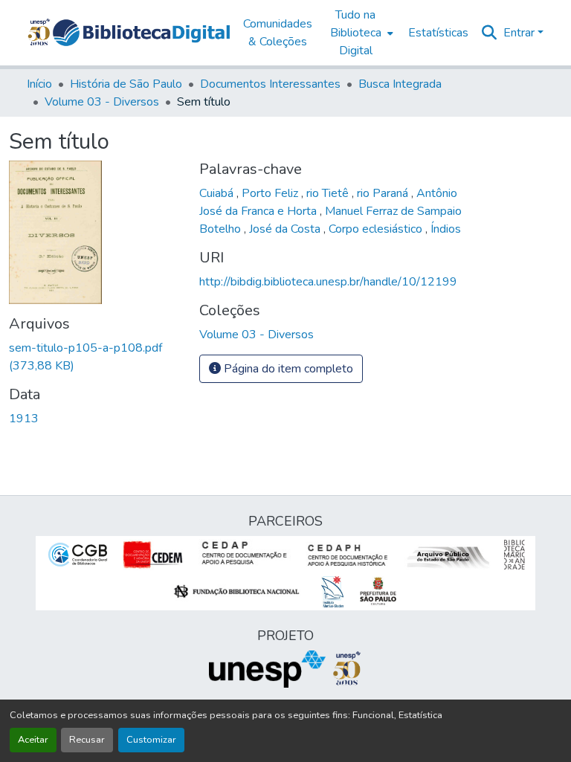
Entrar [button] (520, 33)
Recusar (87, 739)
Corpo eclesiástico (377, 229)
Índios (445, 229)
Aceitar (33, 739)
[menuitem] (360, 32)
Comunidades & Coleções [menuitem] (277, 33)
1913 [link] (24, 418)
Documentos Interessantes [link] (270, 84)
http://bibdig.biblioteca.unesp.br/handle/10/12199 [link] (328, 282)
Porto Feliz (271, 193)
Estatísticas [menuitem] (438, 33)
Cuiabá (217, 193)
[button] (141, 33)
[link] (95, 357)
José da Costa (286, 229)
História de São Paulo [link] (126, 84)
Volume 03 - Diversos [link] (102, 102)
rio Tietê (329, 193)
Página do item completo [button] (287, 369)
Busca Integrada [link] (400, 84)
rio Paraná (384, 193)
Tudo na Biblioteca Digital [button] (355, 33)
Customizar (151, 739)
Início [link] (39, 84)
